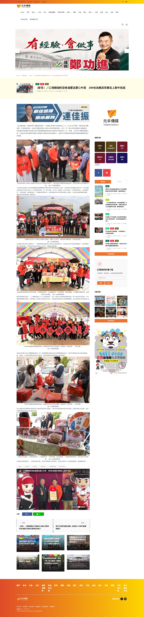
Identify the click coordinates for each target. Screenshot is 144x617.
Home (22, 12)
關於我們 (37, 2)
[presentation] (17, 51)
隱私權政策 (45, 606)
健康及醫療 (52, 12)
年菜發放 (27, 466)
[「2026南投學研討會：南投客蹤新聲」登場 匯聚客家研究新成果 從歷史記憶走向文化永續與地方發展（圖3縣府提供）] (99, 201)
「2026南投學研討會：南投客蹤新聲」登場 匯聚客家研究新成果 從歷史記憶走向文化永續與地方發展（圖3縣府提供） (116, 204)
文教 (96, 12)
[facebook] (98, 173)
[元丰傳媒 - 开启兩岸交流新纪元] (24, 6)
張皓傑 (48, 546)
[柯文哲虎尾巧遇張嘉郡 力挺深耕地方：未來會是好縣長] (99, 230)
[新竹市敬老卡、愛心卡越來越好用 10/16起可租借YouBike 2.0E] (111, 301)
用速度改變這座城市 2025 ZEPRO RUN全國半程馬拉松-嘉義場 (27, 559)
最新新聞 (103, 181)
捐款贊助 (25, 606)
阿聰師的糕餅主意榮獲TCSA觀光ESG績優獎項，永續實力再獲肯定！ (52, 541)
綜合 (106, 12)
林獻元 (23, 545)
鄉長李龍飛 (62, 466)
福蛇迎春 (43, 466)
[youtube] (126, 2)
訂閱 (101, 283)
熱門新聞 (119, 181)
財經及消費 (61, 12)
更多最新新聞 (111, 254)
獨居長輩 (35, 466)
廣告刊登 (30, 2)
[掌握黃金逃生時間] (111, 118)
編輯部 (23, 563)
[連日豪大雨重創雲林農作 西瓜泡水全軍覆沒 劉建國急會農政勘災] (99, 242)
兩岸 (90, 12)
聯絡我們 (44, 2)
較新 (23, 523)
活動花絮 (24, 75)
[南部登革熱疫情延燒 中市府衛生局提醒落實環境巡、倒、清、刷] (122, 301)
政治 (33, 12)
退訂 (109, 283)
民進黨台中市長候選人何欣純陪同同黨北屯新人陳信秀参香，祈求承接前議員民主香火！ (116, 219)
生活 (44, 12)
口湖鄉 (19, 466)
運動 (74, 12)
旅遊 (101, 12)
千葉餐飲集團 (52, 466)
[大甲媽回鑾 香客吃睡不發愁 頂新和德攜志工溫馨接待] (100, 312)
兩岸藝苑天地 (34, 19)
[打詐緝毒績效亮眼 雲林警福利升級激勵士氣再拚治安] (111, 312)
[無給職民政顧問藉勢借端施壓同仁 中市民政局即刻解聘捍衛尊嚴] (100, 301)
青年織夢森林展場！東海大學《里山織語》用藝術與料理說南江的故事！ (52, 560)
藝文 (85, 12)
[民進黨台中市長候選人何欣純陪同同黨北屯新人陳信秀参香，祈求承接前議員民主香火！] (99, 216)
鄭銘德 (73, 544)
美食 (112, 12)
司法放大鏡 (24, 19)
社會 (39, 12)
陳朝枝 (108, 193)
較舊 (82, 523)
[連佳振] (53, 113)
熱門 (28, 12)
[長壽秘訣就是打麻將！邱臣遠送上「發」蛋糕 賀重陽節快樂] (122, 312)
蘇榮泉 (39, 91)
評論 (79, 12)
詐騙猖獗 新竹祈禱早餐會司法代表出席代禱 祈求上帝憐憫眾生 (77, 539)
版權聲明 (52, 606)
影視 (68, 12)
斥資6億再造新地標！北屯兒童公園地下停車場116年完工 (78, 559)
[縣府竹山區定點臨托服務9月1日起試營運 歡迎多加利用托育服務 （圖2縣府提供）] (99, 191)
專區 (117, 12)
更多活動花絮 (111, 320)
